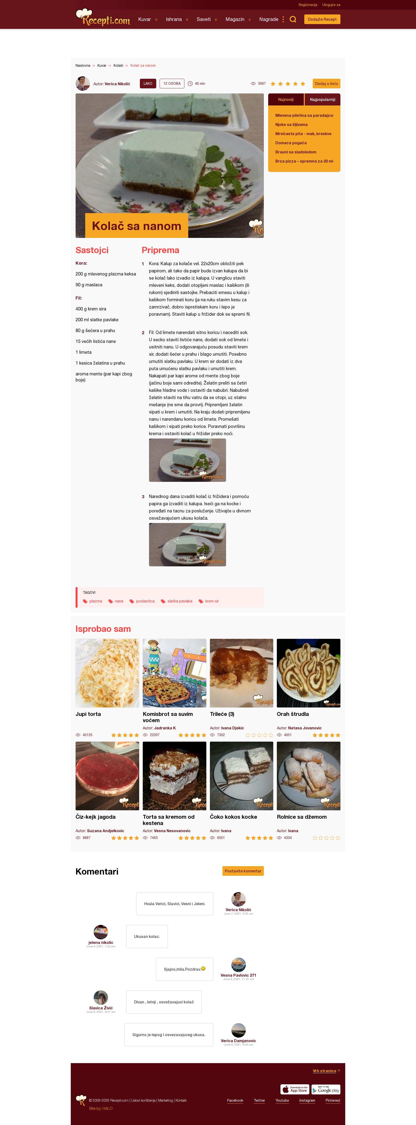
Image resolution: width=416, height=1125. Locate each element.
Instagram (307, 1100)
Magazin (235, 19)
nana (119, 601)
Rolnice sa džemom (308, 791)
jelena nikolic (101, 942)
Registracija (308, 5)
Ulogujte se (331, 5)
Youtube (282, 1100)
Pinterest (333, 1100)
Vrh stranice (324, 1070)
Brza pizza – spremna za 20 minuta (304, 161)
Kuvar (144, 19)
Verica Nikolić (117, 83)
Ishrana (174, 19)
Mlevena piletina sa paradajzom (304, 115)
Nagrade (268, 19)
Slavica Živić (101, 1008)
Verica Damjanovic (238, 1040)
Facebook (235, 1100)
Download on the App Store (294, 1089)
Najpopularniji (322, 99)
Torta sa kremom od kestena (174, 791)
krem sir (212, 601)
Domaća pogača (291, 142)
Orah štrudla (308, 688)
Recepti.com (103, 17)
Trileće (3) (241, 688)
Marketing (165, 1100)
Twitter (259, 1100)
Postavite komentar (243, 871)
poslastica (145, 601)
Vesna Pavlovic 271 (238, 975)
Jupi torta (107, 688)
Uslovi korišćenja (143, 1100)
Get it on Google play (326, 1089)
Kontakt (181, 1100)
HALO (107, 1108)
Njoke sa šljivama (291, 124)
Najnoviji (286, 99)
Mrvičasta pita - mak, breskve (303, 133)
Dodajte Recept (322, 19)
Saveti (204, 19)
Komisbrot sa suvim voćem (174, 688)
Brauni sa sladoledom (295, 152)
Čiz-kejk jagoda (107, 791)
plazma (96, 601)
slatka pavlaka (180, 601)
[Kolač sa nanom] (200, 460)
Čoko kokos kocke (241, 791)
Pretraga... (292, 19)
